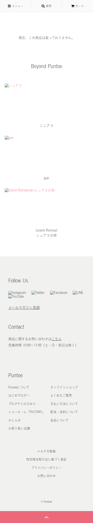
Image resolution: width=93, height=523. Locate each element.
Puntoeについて (18, 387)
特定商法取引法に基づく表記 (46, 459)
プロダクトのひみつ (22, 403)
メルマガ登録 (46, 451)
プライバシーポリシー (46, 467)
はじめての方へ (19, 395)
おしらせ (14, 420)
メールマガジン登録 (24, 307)
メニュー (17, 6)
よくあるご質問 (61, 395)
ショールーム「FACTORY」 (26, 411)
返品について (59, 420)
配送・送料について (64, 411)
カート (79, 6)
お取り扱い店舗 (19, 428)
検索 (48, 6)
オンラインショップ (64, 387)
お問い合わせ (46, 475)
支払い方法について (64, 403)
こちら (57, 339)
